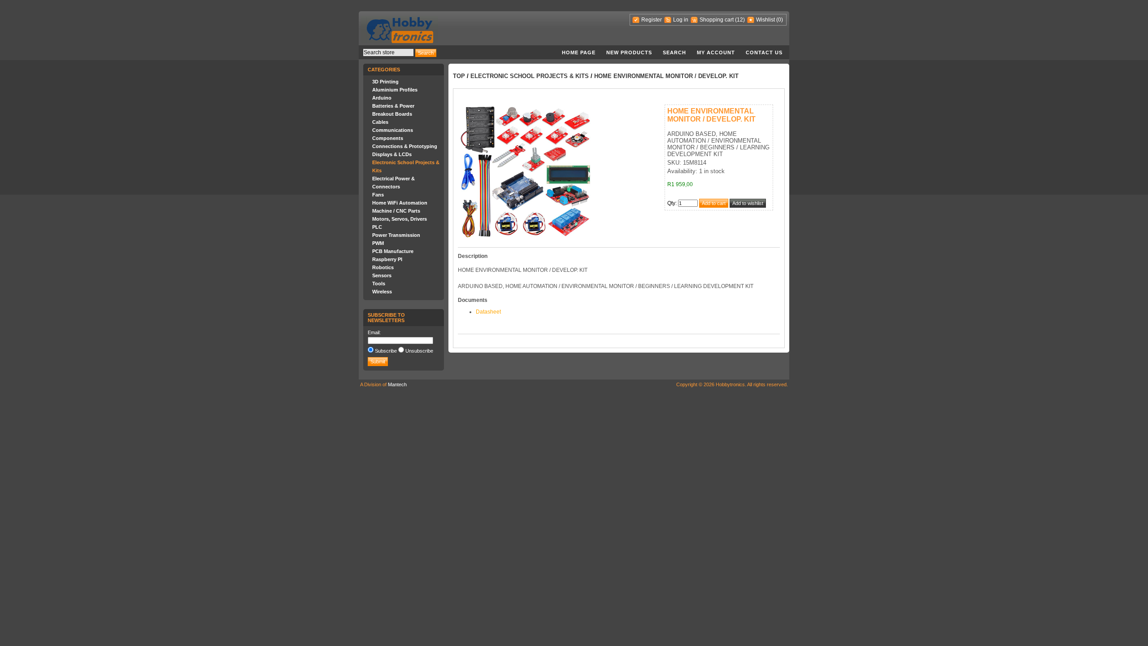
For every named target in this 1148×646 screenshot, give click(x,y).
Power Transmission (396, 235)
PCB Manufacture (392, 251)
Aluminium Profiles (394, 89)
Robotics (383, 267)
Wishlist (765, 20)
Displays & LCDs (392, 154)
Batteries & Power (393, 106)
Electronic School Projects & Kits (529, 76)
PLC (377, 227)
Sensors (381, 275)
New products (629, 52)
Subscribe (386, 351)
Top (459, 76)
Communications (392, 130)
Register (651, 20)
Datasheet (488, 312)
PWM (378, 243)
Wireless (382, 291)
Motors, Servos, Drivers (399, 219)
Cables (380, 122)
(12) (740, 20)
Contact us (764, 52)
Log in (680, 20)
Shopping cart (717, 20)
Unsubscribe (419, 351)
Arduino (381, 97)
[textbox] (388, 52)
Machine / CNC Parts (396, 211)
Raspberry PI (387, 259)
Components (387, 138)
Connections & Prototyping (404, 146)
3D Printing (385, 81)
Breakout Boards (392, 114)
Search (674, 52)
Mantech (397, 384)
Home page (579, 52)
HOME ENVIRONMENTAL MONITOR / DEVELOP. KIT (666, 76)
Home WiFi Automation (399, 202)
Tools (378, 283)
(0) (779, 20)
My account (716, 52)
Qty (671, 203)
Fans (378, 194)
